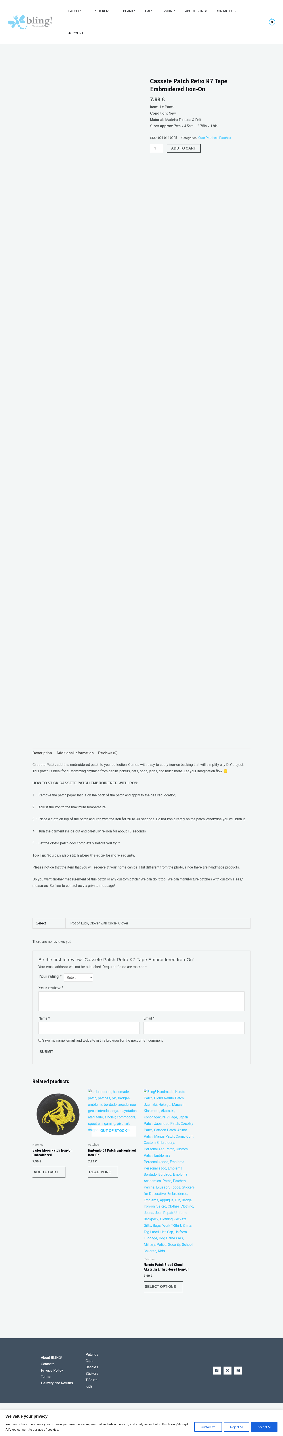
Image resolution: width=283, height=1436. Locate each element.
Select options (160, 1286)
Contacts (48, 1364)
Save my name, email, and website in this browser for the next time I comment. (102, 1040)
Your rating (49, 976)
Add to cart (183, 148)
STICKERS (102, 11)
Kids (89, 1386)
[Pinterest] (238, 1371)
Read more (100, 1172)
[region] (141, 1423)
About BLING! (51, 1357)
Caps (149, 11)
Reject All (236, 1427)
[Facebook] (217, 1371)
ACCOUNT (76, 33)
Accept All (264, 1427)
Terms (46, 1377)
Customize (208, 1427)
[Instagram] (227, 1371)
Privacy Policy (52, 1370)
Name (44, 1018)
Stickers (92, 1373)
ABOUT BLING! (196, 11)
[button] (57, 22)
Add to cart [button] (46, 1172)
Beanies (129, 11)
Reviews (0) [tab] (107, 753)
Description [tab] (42, 753)
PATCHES (75, 11)
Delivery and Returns (57, 1383)
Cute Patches (208, 138)
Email (148, 1018)
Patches (225, 138)
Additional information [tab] (75, 753)
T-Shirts (169, 11)
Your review (50, 987)
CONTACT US (225, 11)
